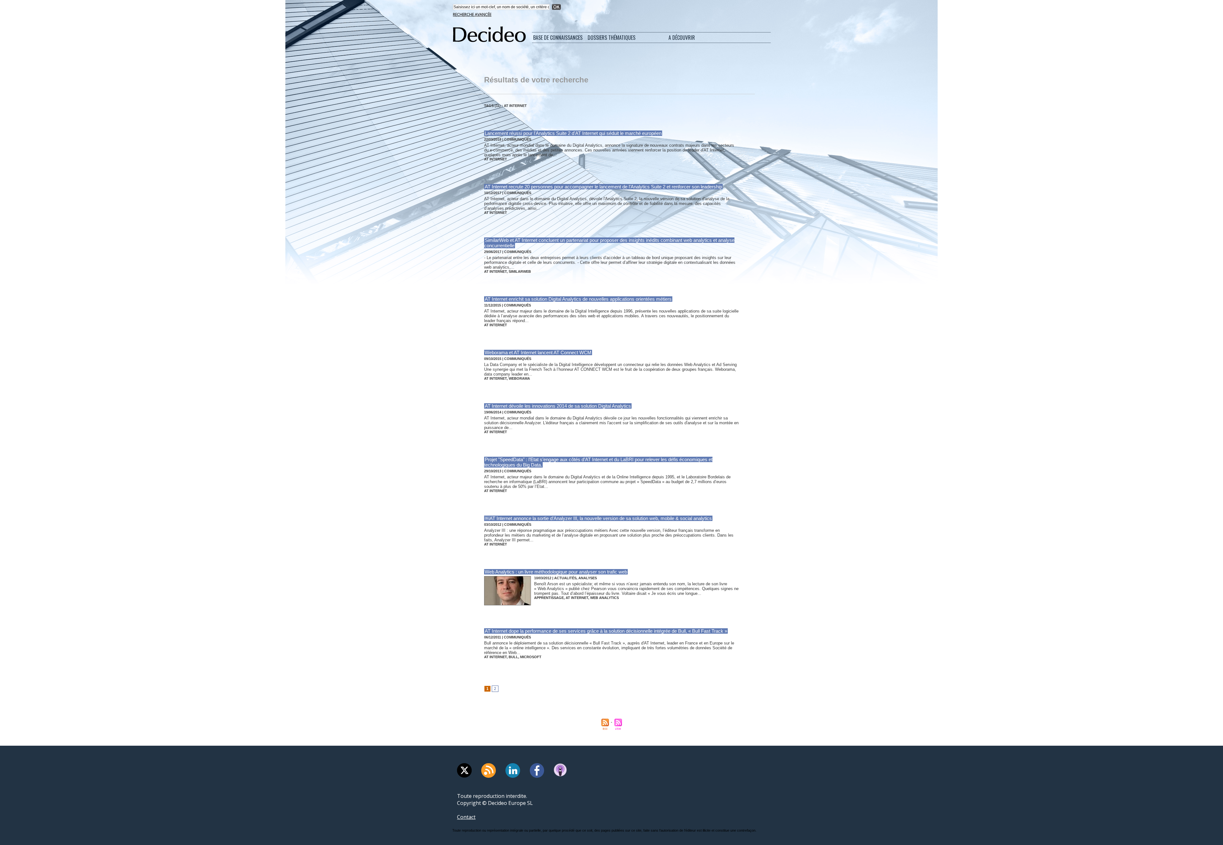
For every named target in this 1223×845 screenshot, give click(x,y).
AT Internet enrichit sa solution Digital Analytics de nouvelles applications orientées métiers (578, 299)
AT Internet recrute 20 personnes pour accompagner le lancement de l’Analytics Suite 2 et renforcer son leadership (603, 186)
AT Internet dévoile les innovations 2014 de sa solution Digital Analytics (558, 406)
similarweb (520, 271)
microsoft (530, 657)
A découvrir (682, 37)
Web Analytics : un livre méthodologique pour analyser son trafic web (556, 571)
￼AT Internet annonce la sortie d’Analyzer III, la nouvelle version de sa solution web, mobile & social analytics (598, 518)
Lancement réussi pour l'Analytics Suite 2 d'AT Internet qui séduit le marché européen (573, 133)
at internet (495, 159)
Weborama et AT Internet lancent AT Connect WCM (538, 352)
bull (513, 657)
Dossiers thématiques (611, 37)
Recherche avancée (472, 14)
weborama (519, 378)
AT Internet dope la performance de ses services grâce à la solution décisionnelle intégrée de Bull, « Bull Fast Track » (606, 631)
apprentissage (549, 598)
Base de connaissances (558, 37)
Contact (466, 816)
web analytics (604, 598)
